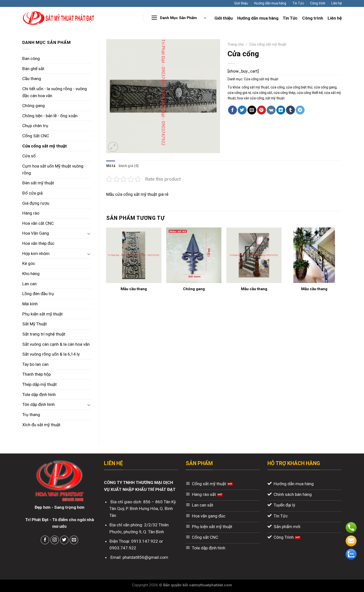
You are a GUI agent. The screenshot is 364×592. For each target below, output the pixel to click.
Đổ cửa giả (32, 193)
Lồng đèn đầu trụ (38, 293)
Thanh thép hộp (36, 374)
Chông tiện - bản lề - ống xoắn (50, 115)
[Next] (341, 264)
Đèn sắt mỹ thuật (38, 182)
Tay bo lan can (35, 364)
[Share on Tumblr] (290, 110)
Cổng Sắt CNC (35, 135)
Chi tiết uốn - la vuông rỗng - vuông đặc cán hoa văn (54, 92)
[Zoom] (113, 147)
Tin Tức (298, 3)
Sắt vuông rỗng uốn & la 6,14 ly (51, 354)
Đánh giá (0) (129, 166)
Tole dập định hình (39, 394)
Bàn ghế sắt (33, 68)
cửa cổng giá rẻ (239, 93)
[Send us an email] (74, 540)
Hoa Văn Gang (35, 233)
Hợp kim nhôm (36, 253)
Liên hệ (336, 3)
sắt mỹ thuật (275, 98)
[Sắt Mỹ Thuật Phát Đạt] (58, 18)
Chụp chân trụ (35, 125)
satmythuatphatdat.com (210, 585)
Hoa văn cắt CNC (38, 223)
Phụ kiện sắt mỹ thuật (42, 313)
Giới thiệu (241, 3)
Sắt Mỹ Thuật (34, 323)
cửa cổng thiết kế (310, 93)
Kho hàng (31, 273)
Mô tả (110, 166)
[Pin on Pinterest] (261, 110)
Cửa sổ (29, 155)
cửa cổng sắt (262, 93)
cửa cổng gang (325, 87)
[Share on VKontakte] (271, 110)
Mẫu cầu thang (134, 289)
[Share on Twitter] (242, 110)
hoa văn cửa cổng (250, 98)
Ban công (31, 58)
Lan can (29, 283)
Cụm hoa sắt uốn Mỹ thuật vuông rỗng (52, 169)
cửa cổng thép (284, 93)
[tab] (110, 166)
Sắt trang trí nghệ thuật (43, 334)
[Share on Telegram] (300, 110)
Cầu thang (31, 78)
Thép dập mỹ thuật (39, 384)
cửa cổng (277, 87)
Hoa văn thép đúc (38, 243)
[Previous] (106, 264)
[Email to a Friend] (251, 110)
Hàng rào (30, 213)
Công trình (317, 3)
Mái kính (30, 303)
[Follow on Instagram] (54, 540)
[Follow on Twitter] (64, 540)
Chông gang (33, 105)
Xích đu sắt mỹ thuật (41, 424)
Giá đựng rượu (35, 203)
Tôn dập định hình (38, 404)
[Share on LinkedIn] (280, 110)
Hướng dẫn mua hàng (270, 3)
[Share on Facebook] (232, 110)
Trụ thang (31, 414)
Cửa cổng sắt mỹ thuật (44, 145)
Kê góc (28, 263)
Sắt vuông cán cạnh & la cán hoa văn (56, 344)
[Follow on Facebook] (45, 540)
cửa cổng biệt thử (299, 87)
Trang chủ (236, 44)
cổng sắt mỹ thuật (255, 87)
